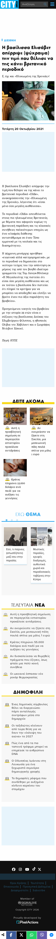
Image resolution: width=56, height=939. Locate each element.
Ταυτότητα (37, 883)
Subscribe (39, 890)
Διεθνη (10, 40)
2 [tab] (11, 519)
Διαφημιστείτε (20, 890)
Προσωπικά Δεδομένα (37, 886)
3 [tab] (16, 519)
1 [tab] (5, 519)
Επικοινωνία (11, 886)
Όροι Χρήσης (18, 883)
